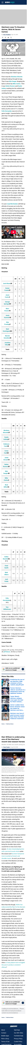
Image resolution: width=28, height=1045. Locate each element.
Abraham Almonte (16, 76)
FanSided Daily (18, 1036)
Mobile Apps (5, 1036)
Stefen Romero (10, 86)
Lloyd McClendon (12, 204)
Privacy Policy (18, 1038)
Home (3, 723)
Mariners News (9, 723)
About (3, 1030)
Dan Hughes (6, 34)
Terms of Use (5, 1041)
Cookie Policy (18, 1041)
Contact (3, 1033)
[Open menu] (2, 2)
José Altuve (6, 283)
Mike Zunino (17, 83)
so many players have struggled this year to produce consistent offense (13, 965)
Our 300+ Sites (18, 1033)
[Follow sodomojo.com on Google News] (23, 669)
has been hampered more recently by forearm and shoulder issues (13, 856)
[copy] (11, 37)
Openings (17, 1030)
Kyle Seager (13, 81)
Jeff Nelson (7, 652)
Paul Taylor (6, 747)
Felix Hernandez (7, 111)
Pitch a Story (5, 1038)
